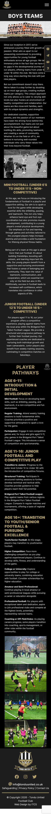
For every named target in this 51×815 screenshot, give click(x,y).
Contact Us (42, 788)
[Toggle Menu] (47, 5)
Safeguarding (9, 788)
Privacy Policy (26, 788)
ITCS (34, 804)
